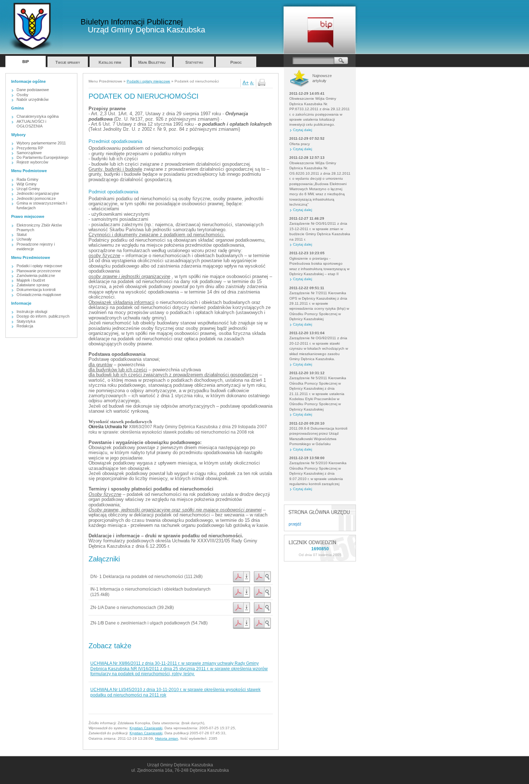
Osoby (22, 95)
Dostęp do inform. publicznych (43, 316)
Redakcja (25, 326)
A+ (246, 82)
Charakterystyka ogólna (38, 116)
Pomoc (236, 62)
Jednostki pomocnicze (36, 198)
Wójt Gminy (27, 184)
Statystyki (194, 62)
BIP (25, 61)
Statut (22, 234)
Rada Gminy (28, 179)
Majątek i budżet (31, 280)
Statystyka (26, 321)
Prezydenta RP (30, 148)
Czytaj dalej (302, 130)
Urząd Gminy (28, 189)
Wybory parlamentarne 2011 (41, 143)
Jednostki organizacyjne (38, 193)
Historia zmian (166, 738)
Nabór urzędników (33, 99)
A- (252, 83)
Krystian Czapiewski (146, 728)
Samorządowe (29, 153)
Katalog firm (110, 62)
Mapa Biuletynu (152, 62)
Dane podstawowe (33, 90)
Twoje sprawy (67, 62)
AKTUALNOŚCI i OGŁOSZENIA (31, 123)
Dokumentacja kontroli (36, 289)
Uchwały (24, 239)
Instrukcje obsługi (32, 311)
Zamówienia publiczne (36, 275)
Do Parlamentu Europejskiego (42, 157)
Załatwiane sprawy (33, 285)
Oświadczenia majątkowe (39, 294)
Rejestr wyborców (32, 162)
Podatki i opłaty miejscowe (39, 266)
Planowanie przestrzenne (39, 271)
